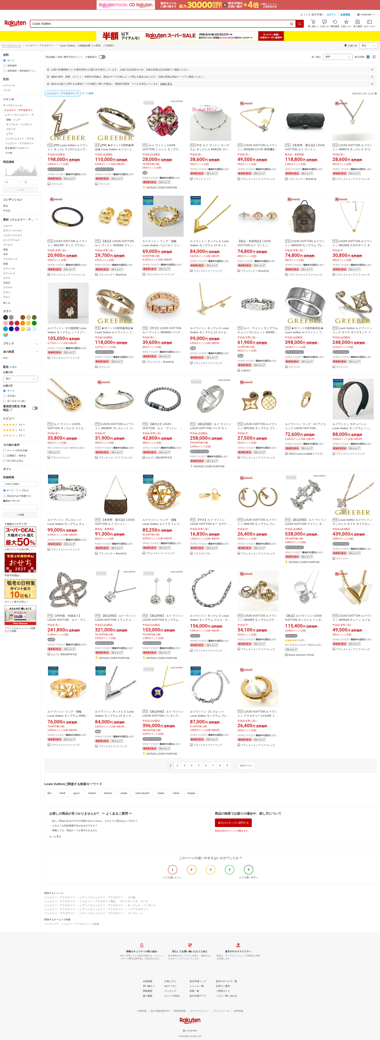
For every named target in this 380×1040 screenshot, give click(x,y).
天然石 (6, 282)
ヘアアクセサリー (138, 909)
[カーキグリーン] (34, 317)
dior (49, 793)
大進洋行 (246, 370)
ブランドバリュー (60, 457)
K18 (5, 358)
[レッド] (17, 323)
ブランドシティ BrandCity (302, 179)
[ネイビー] (11, 328)
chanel (92, 793)
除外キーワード (11, 501)
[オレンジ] (22, 323)
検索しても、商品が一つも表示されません (74, 830)
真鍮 (5, 249)
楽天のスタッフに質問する (233, 822)
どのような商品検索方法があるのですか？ (74, 825)
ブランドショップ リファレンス (258, 179)
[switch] (35, 408)
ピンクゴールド (11, 240)
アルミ (6, 297)
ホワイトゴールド (12, 230)
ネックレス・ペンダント (142, 905)
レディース (9, 85)
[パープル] (17, 328)
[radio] (4, 60)
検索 (21, 189)
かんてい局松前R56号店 (159, 457)
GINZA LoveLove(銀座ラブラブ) (306, 454)
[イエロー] (28, 323)
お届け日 (8, 385)
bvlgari (191, 793)
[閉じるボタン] (372, 69)
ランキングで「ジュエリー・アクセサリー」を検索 (71, 924)
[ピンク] (5, 323)
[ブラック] (5, 317)
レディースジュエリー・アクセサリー (101, 897)
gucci (77, 793)
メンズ (6, 90)
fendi (62, 793)
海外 (14, 367)
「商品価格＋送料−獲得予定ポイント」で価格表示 (70, 57)
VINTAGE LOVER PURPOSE (161, 187)
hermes (108, 793)
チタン (6, 292)
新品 (5, 205)
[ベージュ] (28, 317)
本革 (5, 254)
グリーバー (57, 184)
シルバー (8, 225)
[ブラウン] (22, 317)
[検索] (300, 24)
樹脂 (5, 263)
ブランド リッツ (202, 179)
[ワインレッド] (11, 323)
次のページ (246, 765)
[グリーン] (34, 323)
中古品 (6, 210)
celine (176, 793)
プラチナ (8, 287)
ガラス (6, 278)
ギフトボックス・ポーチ (134, 901)
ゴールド (8, 244)
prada (124, 793)
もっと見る (55, 836)
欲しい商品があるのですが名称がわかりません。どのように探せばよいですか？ (95, 821)
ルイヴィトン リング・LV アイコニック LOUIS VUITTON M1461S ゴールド (305, 428)
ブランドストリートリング (160, 274)
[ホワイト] (17, 317)
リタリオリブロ (202, 553)
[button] (366, 15)
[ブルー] (5, 328)
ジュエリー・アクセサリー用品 (98, 901)
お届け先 (8, 372)
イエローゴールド (12, 235)
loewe (161, 793)
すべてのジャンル (11, 45)
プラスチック (10, 259)
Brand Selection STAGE (301, 655)
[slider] (3, 175)
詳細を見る (166, 83)
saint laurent (142, 793)
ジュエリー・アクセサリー (59, 897)
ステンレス (9, 273)
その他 (131, 897)
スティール (9, 268)
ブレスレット (135, 913)
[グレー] (11, 317)
